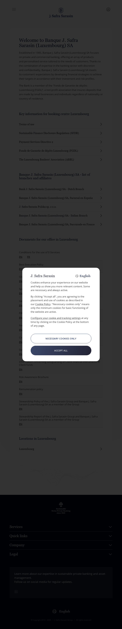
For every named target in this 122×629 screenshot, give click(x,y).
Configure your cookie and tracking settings (56, 318)
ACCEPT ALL (61, 350)
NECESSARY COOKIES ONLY (61, 338)
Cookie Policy (43, 304)
